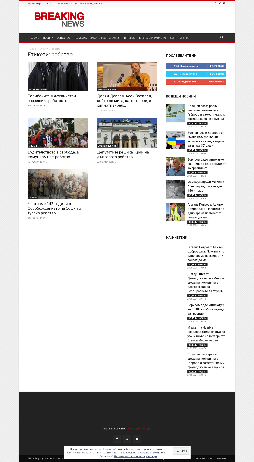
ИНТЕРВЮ (130, 37)
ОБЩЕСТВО (63, 37)
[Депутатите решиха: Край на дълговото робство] (127, 133)
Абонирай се (216, 81)
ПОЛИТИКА (80, 37)
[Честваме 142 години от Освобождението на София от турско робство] (58, 184)
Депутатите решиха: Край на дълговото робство (123, 154)
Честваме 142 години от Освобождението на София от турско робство (55, 208)
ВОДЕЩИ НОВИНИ (38, 89)
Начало (32, 48)
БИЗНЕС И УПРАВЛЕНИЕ (152, 37)
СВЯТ (173, 37)
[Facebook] (215, 3)
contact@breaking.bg (139, 428)
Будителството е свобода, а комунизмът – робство (53, 154)
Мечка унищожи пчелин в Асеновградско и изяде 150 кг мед (205, 186)
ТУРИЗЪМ (199, 458)
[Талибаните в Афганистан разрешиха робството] (58, 76)
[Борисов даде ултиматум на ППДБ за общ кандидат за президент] (175, 166)
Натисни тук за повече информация (135, 456)
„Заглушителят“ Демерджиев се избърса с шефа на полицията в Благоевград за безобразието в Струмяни (206, 282)
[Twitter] (220, 3)
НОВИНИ (48, 37)
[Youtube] (224, 3)
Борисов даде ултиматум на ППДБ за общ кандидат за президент (206, 164)
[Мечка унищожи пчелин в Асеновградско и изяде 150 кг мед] (175, 189)
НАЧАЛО (34, 37)
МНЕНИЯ (184, 37)
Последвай (217, 66)
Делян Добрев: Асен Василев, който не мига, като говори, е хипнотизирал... (124, 101)
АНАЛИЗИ (114, 37)
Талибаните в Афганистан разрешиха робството (52, 98)
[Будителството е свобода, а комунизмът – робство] (58, 133)
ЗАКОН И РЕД (98, 37)
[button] (221, 38)
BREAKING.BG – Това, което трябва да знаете (79, 3)
